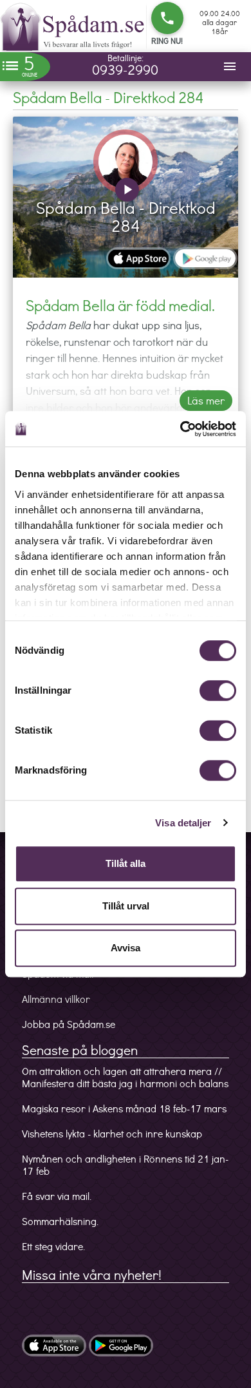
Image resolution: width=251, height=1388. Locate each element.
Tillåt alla (125, 863)
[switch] (218, 690)
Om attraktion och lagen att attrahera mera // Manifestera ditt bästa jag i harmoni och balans (125, 1077)
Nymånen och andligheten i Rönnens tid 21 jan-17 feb (125, 1164)
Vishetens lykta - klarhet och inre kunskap (112, 1133)
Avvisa (125, 947)
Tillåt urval (125, 905)
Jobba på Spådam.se (68, 1024)
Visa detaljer (183, 822)
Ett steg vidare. (53, 1246)
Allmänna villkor (56, 999)
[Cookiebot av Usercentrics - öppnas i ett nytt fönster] (180, 429)
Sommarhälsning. (60, 1221)
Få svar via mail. (56, 1196)
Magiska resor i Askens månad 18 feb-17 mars (124, 1108)
